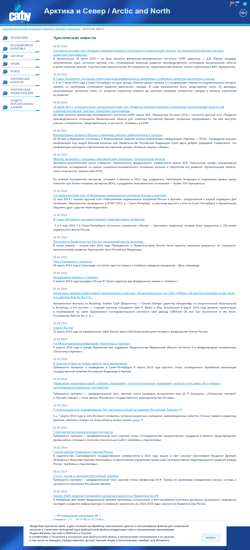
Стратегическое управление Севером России (83, 452)
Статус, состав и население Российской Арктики (86, 476)
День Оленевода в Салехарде (72, 261)
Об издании (19, 37)
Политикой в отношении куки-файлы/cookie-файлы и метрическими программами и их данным (112, 536)
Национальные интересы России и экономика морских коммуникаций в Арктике (107, 135)
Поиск (15, 71)
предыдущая (69, 515)
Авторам (16, 56)
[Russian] (236, 4)
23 (96, 519)
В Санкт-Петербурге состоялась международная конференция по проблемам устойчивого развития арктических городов (134, 79)
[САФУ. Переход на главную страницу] (16, 22)
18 (77, 519)
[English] (232, 4)
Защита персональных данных (21, 104)
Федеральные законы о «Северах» (75, 277)
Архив (14, 63)
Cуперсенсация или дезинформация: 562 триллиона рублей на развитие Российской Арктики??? (117, 409)
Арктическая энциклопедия (21, 91)
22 (92, 519)
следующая (86, 515)
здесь (136, 420)
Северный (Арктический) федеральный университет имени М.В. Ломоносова (41, 29)
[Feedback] (245, 4)
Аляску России (63, 327)
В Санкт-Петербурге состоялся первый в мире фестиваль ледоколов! (99, 219)
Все (101, 519)
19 (80, 519)
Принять (211, 538)
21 (88, 519)
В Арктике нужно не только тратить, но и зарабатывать (90, 363)
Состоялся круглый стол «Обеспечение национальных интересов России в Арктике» (110, 195)
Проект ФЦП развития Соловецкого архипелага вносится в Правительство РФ (106, 496)
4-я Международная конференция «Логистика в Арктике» (92, 343)
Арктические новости (20, 80)
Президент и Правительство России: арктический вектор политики (98, 241)
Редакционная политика (21, 46)
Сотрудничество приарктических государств (83, 432)
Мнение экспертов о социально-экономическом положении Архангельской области (109, 159)
